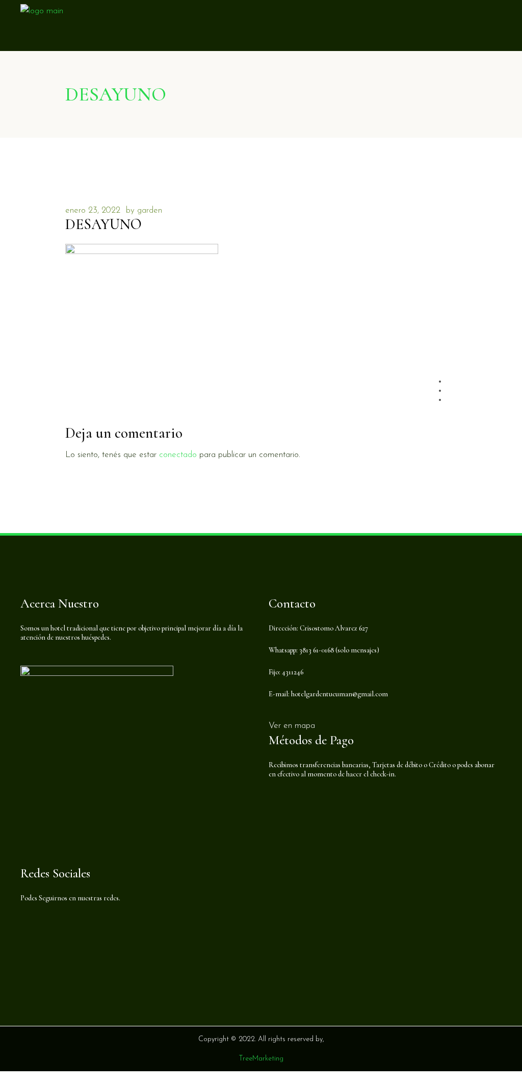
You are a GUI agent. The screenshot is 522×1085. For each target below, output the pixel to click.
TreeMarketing (261, 1059)
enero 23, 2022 (92, 210)
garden (149, 210)
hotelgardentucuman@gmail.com (339, 694)
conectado (178, 454)
